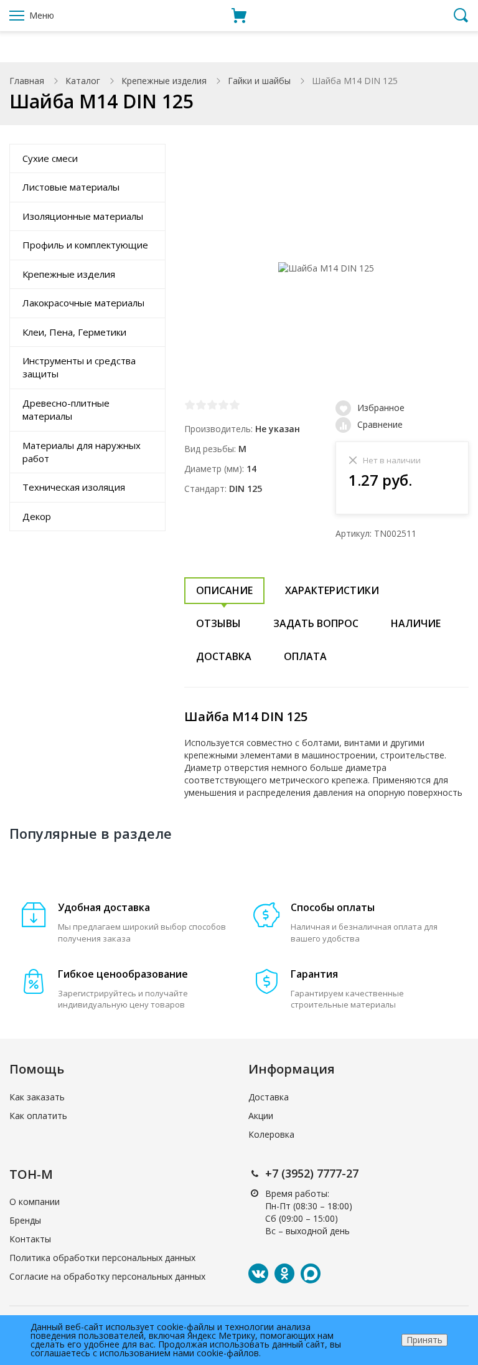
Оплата (305, 656)
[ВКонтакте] (258, 1273)
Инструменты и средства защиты (79, 367)
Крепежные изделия (164, 81)
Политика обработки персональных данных (102, 1257)
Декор (36, 516)
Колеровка (271, 1134)
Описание (224, 590)
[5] (234, 405)
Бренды (25, 1220)
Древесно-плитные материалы (66, 409)
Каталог (82, 81)
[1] (189, 405)
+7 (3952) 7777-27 (311, 1173)
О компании (34, 1201)
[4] (223, 405)
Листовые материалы (71, 187)
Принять (424, 1340)
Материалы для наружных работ (81, 452)
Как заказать (37, 1097)
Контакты (30, 1239)
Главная (26, 81)
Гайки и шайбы (259, 81)
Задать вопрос (315, 623)
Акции (260, 1116)
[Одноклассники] (284, 1273)
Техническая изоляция (73, 487)
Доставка (223, 656)
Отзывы (218, 623)
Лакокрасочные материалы (83, 302)
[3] (212, 405)
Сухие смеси (50, 158)
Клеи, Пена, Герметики (74, 332)
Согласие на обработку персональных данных (107, 1276)
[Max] (311, 1273)
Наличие (416, 623)
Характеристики (332, 590)
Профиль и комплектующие (85, 245)
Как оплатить (38, 1116)
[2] (201, 405)
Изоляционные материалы (82, 216)
